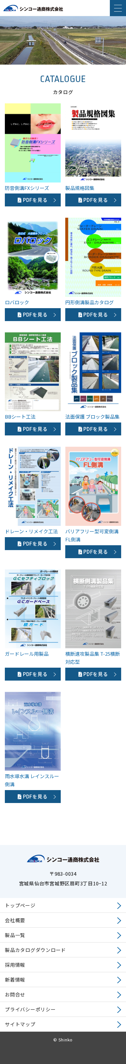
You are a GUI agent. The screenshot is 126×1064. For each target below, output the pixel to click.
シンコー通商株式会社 (33, 11)
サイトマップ (20, 1024)
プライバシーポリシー (30, 1009)
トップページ (20, 905)
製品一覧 (15, 935)
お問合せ (15, 994)
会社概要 (15, 920)
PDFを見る (34, 199)
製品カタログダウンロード (35, 949)
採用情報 (15, 964)
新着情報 (15, 979)
